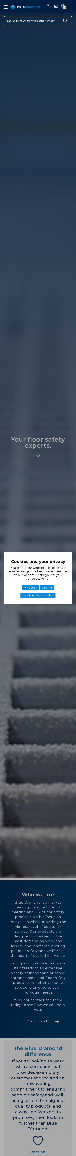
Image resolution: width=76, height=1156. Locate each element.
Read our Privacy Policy (38, 595)
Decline (47, 587)
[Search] (65, 21)
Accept (31, 587)
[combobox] (38, 20)
